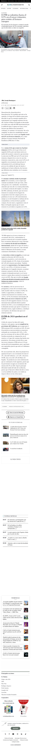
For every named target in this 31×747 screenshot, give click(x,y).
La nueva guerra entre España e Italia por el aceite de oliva (18, 533)
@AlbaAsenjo (4, 103)
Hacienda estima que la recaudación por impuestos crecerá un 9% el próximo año (13, 396)
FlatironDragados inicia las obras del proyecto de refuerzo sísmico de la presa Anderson (19, 436)
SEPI (2, 681)
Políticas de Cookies (24, 740)
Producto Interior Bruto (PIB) (16, 406)
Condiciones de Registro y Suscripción (10, 740)
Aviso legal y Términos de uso (20, 738)
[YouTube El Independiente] (13, 734)
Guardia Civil (4, 690)
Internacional (24, 8)
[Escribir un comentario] (14, 108)
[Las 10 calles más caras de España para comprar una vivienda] (6, 443)
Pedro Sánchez (5, 688)
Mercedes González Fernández (9, 694)
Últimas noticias (11, 1)
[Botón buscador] (29, 5)
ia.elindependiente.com (8, 716)
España (9, 8)
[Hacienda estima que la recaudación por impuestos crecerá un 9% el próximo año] (15, 385)
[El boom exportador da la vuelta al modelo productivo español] (15, 218)
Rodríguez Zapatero (6, 686)
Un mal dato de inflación (16, 448)
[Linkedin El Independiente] (21, 734)
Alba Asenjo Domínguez (8, 100)
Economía (15, 8)
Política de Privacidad (9, 738)
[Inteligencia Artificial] (8, 713)
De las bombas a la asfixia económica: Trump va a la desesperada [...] (15, 526)
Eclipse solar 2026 (5, 679)
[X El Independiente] (5, 734)
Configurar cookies (15, 741)
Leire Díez (3, 692)
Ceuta (16, 1)
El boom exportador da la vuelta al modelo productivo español (13, 229)
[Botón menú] (2, 5)
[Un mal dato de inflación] (6, 450)
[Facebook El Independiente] (9, 734)
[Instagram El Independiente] (17, 734)
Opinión (3, 8)
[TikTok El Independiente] (25, 734)
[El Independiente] (15, 5)
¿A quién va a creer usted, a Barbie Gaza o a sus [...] (17, 538)
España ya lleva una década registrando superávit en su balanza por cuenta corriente (15, 279)
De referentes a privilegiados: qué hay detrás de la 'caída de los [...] (17, 520)
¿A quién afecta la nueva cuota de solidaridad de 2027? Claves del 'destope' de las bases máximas (18, 428)
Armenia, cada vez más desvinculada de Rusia (18, 544)
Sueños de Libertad (21, 1)
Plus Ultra (3, 683)
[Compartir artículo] (2, 108)
